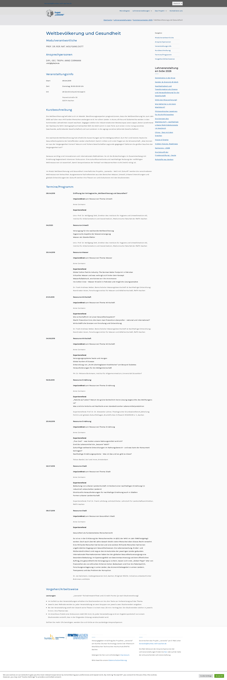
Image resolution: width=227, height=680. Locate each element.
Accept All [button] (219, 676)
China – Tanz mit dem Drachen (164, 134)
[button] (151, 10)
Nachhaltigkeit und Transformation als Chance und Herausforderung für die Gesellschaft (167, 91)
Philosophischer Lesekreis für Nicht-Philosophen (166, 113)
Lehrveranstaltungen (141, 11)
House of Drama (161, 140)
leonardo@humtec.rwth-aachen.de (58, 3)
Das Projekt (159, 11)
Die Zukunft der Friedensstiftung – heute (165, 153)
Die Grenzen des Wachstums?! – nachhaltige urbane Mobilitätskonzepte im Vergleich (166, 123)
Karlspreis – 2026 (162, 148)
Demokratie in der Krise (165, 78)
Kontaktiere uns (176, 11)
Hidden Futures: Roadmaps (166, 144)
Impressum (124, 655)
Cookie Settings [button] (206, 676)
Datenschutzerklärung (118, 660)
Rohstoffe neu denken (164, 159)
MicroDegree (125, 11)
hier (165, 652)
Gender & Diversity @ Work (166, 82)
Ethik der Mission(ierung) (166, 100)
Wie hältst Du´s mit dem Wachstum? (165, 105)
